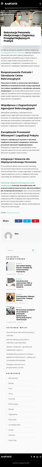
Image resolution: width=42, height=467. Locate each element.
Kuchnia (11, 399)
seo (17, 234)
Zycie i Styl (12, 440)
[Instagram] (40, 457)
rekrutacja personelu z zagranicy (13, 53)
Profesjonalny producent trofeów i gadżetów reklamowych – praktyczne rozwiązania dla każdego (21, 357)
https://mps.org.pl (12, 213)
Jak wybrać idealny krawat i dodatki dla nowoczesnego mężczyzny (24, 269)
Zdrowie (11, 435)
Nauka (11, 409)
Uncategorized (14, 425)
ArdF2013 (11, 3)
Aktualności (13, 378)
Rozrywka (12, 420)
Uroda (10, 430)
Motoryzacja (13, 404)
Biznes (19, 263)
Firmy (10, 394)
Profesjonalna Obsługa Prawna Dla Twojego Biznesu (25, 298)
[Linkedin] (37, 457)
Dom (10, 388)
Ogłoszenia (12, 414)
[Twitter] (34, 457)
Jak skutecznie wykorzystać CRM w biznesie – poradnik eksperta (24, 284)
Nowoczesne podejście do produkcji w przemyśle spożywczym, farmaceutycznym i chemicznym (25, 315)
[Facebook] (31, 457)
